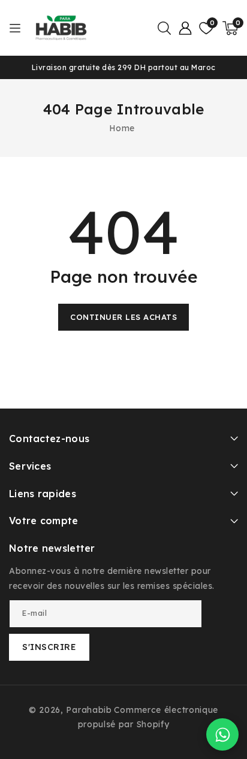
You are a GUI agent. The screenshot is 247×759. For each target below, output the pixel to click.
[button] (164, 28)
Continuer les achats (123, 317)
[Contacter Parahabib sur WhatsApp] (222, 734)
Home (122, 128)
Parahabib (89, 709)
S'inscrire (49, 647)
